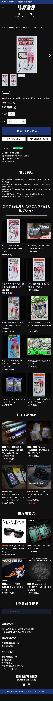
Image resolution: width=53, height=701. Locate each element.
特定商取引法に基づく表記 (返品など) (16, 156)
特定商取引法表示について (12, 666)
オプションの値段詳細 (10, 153)
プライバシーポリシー (10, 668)
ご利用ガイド (7, 660)
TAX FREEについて (9, 657)
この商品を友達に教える (12, 159)
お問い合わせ (13, 139)
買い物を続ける (9, 162)
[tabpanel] (26, 54)
